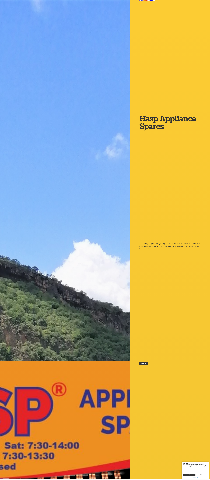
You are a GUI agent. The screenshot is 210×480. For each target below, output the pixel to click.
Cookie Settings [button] (195, 477)
